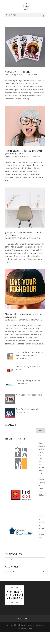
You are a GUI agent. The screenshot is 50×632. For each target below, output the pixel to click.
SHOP (19, 618)
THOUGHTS (32, 75)
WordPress (26, 628)
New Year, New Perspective (18, 72)
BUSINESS (21, 75)
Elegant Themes (26, 625)
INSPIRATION (24, 156)
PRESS (28, 618)
